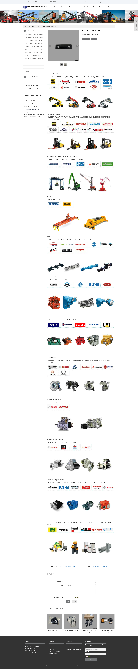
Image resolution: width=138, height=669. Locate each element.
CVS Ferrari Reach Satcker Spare (33, 40)
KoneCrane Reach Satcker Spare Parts (46, 26)
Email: (61, 585)
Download (87, 7)
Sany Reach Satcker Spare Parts (33, 49)
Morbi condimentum (53, 653)
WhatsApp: (60, 581)
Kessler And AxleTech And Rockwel (33, 64)
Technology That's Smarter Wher (33, 95)
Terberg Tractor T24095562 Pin (100, 566)
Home (56, 7)
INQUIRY (86, 39)
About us (63, 7)
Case (94, 7)
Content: (61, 590)
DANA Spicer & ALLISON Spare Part (34, 58)
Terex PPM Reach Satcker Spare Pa (34, 55)
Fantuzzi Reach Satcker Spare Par (33, 43)
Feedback (102, 7)
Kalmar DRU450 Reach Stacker (33, 92)
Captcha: (87, 651)
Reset (74, 601)
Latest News (69, 641)
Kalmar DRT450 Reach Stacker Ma (33, 82)
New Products (52, 644)
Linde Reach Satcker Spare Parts (33, 46)
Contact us (111, 7)
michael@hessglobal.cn (33, 109)
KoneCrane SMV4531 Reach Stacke (34, 85)
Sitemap (91, 665)
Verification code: (58, 597)
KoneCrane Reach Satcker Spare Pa (34, 37)
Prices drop (51, 649)
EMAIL (94, 39)
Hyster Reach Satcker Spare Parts (33, 52)
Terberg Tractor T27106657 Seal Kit (67, 566)
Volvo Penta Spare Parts (31, 61)
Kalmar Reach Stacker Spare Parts (34, 34)
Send (68, 601)
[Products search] (99, 1)
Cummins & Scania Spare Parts (33, 67)
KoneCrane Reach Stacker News (73, 649)
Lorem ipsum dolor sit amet (54, 651)
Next (77, 46)
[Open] (136, 24)
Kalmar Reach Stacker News (72, 647)
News (79, 7)
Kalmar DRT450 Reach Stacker (32, 88)
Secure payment (52, 647)
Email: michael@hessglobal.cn (36, 1)
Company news (69, 644)
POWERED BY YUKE (84, 665)
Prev (50, 46)
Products (71, 7)
